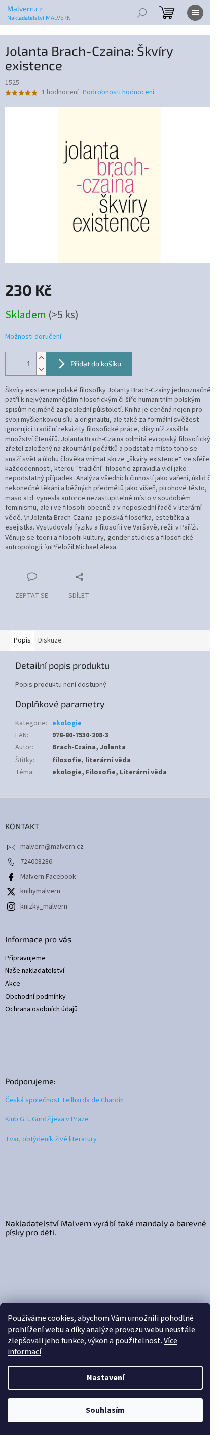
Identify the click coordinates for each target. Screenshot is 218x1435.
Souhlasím (105, 1410)
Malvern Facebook (48, 877)
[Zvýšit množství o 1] (41, 358)
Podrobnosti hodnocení (118, 92)
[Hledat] (142, 13)
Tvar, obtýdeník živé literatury (51, 1139)
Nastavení (105, 1377)
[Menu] (195, 13)
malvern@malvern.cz (52, 847)
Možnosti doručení (33, 337)
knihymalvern (40, 891)
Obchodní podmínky (35, 997)
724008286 (36, 862)
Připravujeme (25, 958)
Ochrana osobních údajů (41, 1009)
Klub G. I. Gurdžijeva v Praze (47, 1119)
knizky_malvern (43, 906)
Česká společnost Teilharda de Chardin (64, 1100)
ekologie (67, 723)
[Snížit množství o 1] (41, 369)
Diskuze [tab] (50, 640)
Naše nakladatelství (34, 971)
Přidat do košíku (95, 363)
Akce (12, 984)
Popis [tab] (22, 640)
